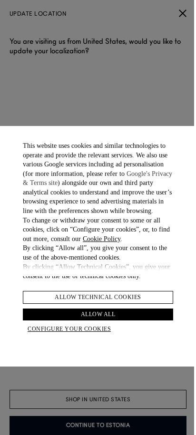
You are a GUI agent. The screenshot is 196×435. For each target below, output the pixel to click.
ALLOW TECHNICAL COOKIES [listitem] (98, 297)
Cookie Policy (101, 238)
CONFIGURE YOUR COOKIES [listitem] (69, 329)
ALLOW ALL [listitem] (98, 314)
